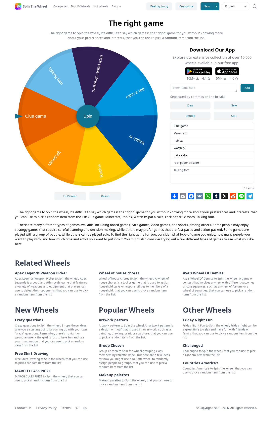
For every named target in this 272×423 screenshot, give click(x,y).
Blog (115, 6)
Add (247, 88)
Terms (66, 408)
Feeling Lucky (159, 6)
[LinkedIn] (85, 407)
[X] (77, 407)
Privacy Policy (46, 408)
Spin (87, 116)
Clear (190, 105)
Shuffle (190, 116)
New (207, 6)
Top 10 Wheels (80, 6)
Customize (186, 6)
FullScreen (70, 196)
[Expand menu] (216, 6)
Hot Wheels (101, 6)
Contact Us (23, 408)
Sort (234, 116)
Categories (60, 6)
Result (105, 196)
